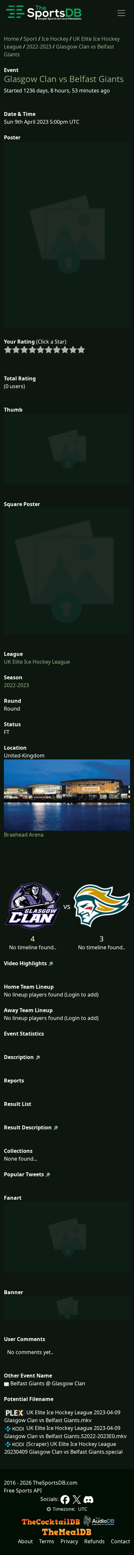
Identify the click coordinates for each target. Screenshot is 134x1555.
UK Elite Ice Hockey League (37, 661)
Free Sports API (23, 1490)
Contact (120, 1541)
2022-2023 (38, 46)
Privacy (69, 1541)
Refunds (94, 1541)
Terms (46, 1541)
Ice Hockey (55, 38)
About (25, 1541)
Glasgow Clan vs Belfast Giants (64, 79)
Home (11, 38)
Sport (30, 38)
